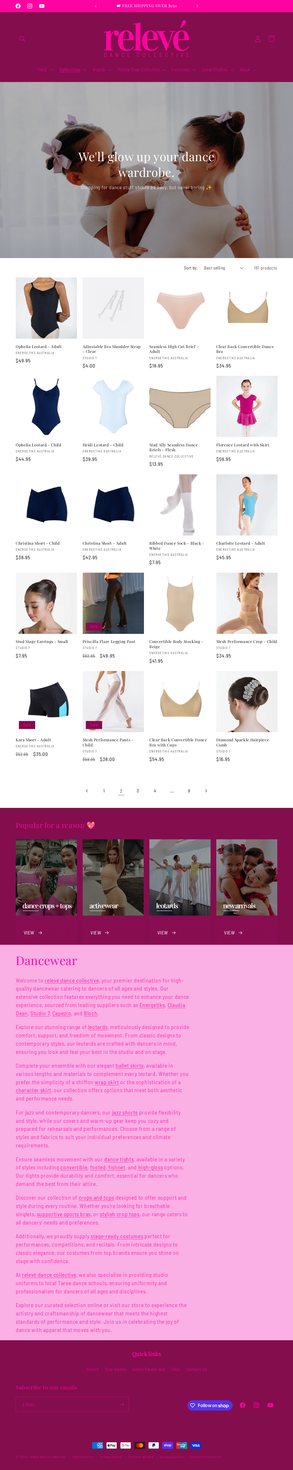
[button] (22, 38)
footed (98, 1167)
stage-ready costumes (117, 1236)
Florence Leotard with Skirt (243, 444)
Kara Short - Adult (33, 739)
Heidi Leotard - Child (103, 444)
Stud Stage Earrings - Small (42, 641)
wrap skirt (107, 1081)
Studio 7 (40, 1013)
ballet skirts (130, 1065)
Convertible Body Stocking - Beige (176, 644)
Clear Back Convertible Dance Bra (245, 349)
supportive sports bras (64, 1214)
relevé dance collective (72, 980)
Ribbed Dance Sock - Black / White (176, 546)
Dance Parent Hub (148, 1369)
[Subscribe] (122, 1404)
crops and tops (96, 1197)
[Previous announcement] (96, 6)
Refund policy (83, 1457)
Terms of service (141, 1457)
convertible (73, 1167)
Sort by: (191, 267)
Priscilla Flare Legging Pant (109, 641)
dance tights (119, 1159)
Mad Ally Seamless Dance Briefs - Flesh (173, 447)
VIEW (29, 932)
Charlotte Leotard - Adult (240, 543)
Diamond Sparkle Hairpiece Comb (242, 742)
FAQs (176, 1369)
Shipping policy (172, 1457)
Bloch (90, 1013)
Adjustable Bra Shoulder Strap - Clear (112, 349)
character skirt (33, 1089)
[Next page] (206, 791)
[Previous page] (87, 791)
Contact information (206, 1457)
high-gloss (150, 1167)
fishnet (116, 1167)
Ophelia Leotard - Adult (39, 346)
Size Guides (115, 1369)
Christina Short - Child (38, 543)
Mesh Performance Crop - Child (246, 641)
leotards (98, 1026)
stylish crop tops (119, 1214)
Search (92, 1369)
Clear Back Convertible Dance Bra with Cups (178, 742)
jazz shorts (125, 1112)
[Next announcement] (197, 6)
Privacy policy (111, 1457)
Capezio (61, 1013)
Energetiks (152, 1004)
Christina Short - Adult (105, 543)
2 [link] (121, 791)
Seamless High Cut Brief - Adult (174, 349)
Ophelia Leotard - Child (39, 444)
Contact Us (197, 1369)
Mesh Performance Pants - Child (108, 742)
